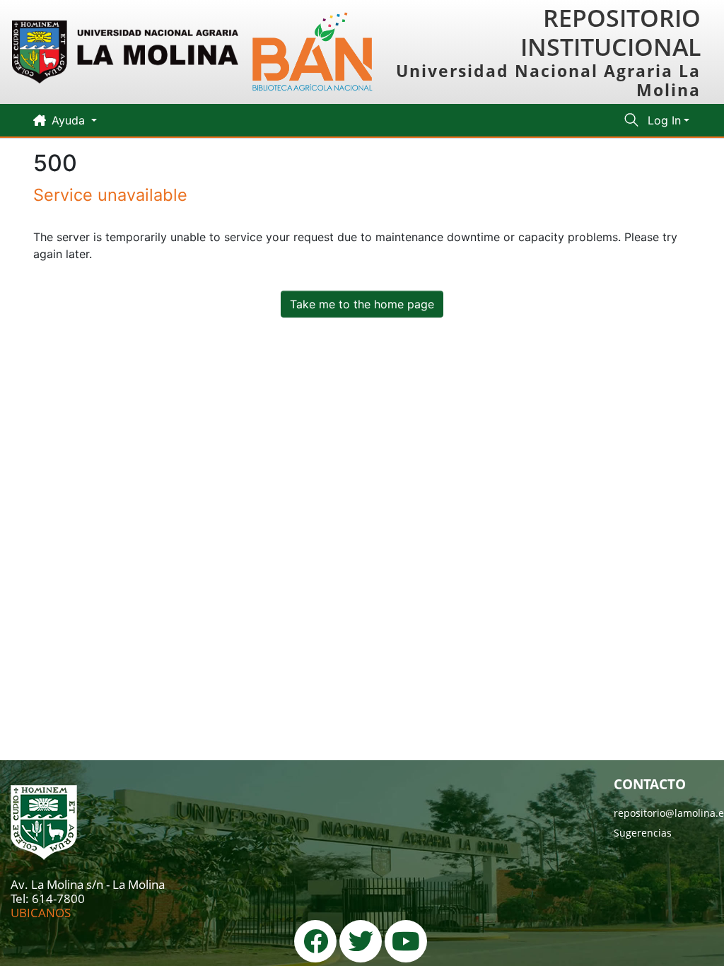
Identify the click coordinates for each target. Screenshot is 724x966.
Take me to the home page (362, 304)
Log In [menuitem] (664, 120)
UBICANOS (41, 912)
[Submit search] (632, 120)
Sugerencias (643, 832)
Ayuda (70, 120)
